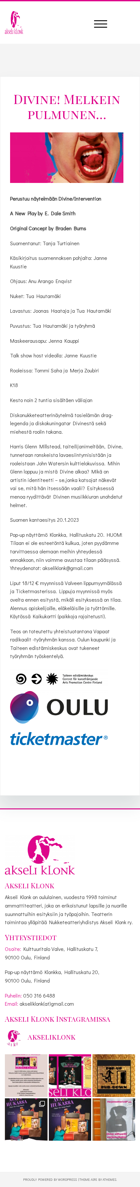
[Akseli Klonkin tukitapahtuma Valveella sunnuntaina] (26, 1075)
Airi (94, 1180)
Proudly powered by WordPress (50, 1180)
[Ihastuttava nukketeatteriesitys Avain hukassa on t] (70, 1119)
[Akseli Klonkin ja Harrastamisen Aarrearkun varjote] (113, 1119)
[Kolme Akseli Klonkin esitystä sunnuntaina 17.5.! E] (26, 1119)
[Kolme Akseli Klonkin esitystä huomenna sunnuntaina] (70, 1075)
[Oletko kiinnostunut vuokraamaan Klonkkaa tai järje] (113, 1075)
